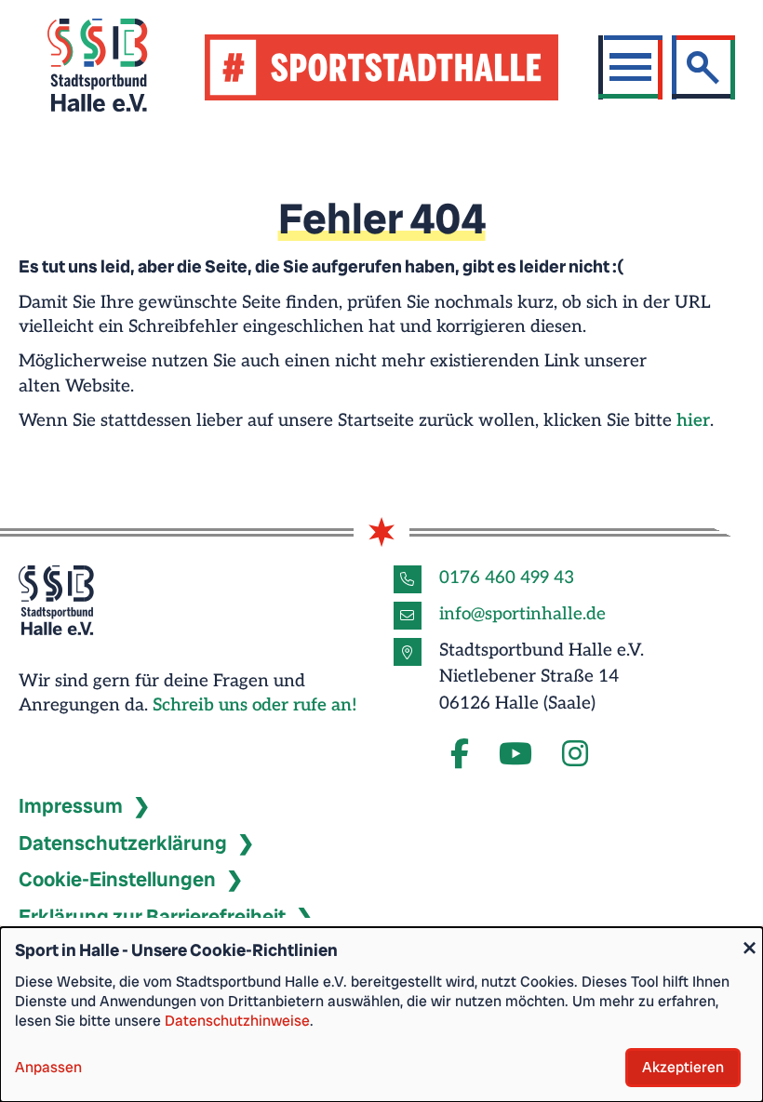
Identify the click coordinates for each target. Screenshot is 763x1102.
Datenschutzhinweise (237, 1020)
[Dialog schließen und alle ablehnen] (749, 938)
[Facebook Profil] (459, 755)
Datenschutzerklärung (123, 843)
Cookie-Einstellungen (117, 879)
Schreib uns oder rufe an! (255, 705)
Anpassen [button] (48, 1067)
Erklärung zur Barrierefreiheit (152, 916)
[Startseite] (120, 67)
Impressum (71, 805)
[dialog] (381, 1014)
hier (693, 421)
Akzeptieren (683, 1067)
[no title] (515, 755)
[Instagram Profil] (575, 755)
